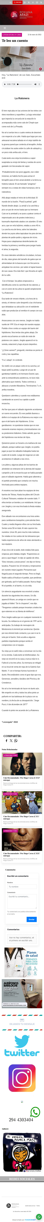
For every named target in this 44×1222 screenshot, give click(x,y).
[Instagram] (37, 2)
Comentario (11, 892)
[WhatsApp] (25, 2)
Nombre (10, 882)
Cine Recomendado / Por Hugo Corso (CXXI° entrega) (21, 779)
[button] (10, 2)
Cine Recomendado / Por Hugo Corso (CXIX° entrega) (21, 854)
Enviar (31, 919)
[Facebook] (33, 2)
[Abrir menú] (5, 28)
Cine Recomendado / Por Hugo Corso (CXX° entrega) (21, 817)
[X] (29, 2)
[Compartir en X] (11, 741)
